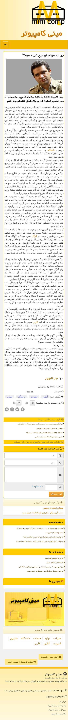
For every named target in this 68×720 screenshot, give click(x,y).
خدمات (37, 638)
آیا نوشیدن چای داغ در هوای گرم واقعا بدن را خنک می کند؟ (43, 537)
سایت (10, 396)
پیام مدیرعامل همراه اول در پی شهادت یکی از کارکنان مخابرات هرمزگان (39, 528)
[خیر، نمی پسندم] (18, 402)
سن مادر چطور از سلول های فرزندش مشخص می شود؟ (44, 432)
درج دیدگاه (55, 494)
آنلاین (45, 396)
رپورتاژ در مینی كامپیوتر (57, 709)
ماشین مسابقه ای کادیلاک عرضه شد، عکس (49, 437)
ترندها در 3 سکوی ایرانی (54, 562)
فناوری (14, 638)
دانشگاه (51, 150)
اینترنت (34, 396)
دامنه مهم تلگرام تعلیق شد (54, 532)
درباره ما (63, 701)
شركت (57, 638)
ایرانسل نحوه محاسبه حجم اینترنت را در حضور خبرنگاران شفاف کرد (40, 424)
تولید (47, 638)
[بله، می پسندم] (32, 402)
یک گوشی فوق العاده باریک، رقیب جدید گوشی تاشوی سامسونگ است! (39, 541)
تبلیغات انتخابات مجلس (53, 508)
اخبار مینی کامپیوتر (49, 657)
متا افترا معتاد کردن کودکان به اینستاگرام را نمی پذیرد (45, 571)
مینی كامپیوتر (41, 33)
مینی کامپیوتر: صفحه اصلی (20, 662)
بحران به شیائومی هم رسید (54, 558)
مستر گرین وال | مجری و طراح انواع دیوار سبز (43, 512)
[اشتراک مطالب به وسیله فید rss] (6, 409)
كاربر (35, 322)
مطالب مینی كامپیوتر (59, 714)
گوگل (34, 236)
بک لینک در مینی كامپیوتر (57, 705)
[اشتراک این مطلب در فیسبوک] (22, 409)
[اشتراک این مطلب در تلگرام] (17, 409)
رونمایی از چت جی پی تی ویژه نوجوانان (50, 428)
